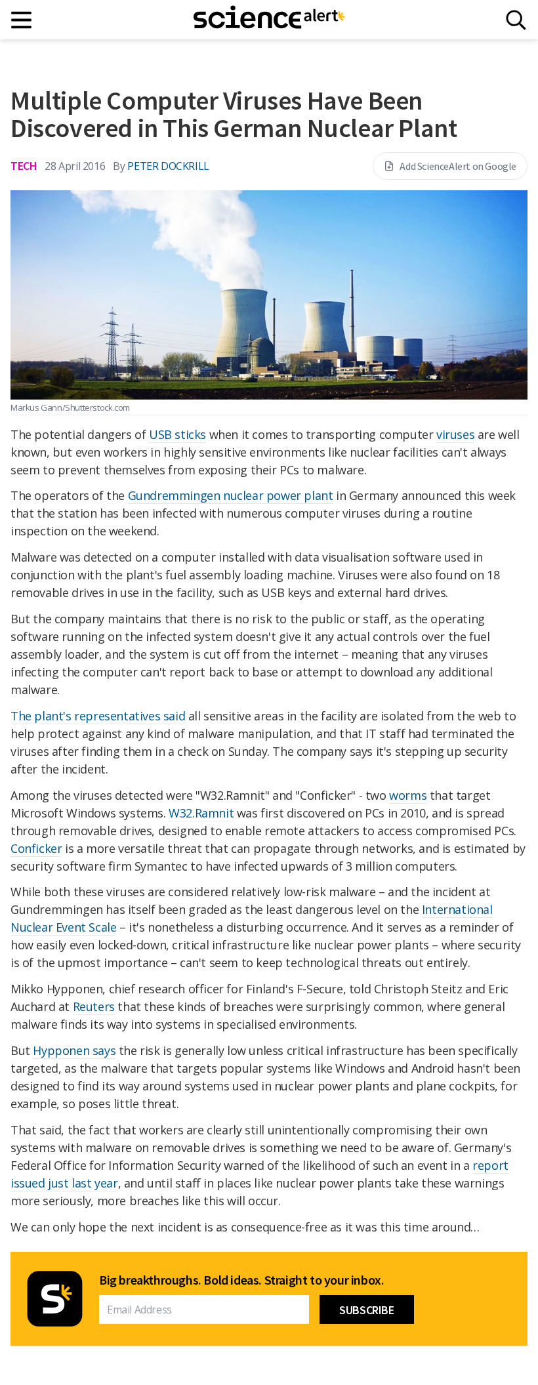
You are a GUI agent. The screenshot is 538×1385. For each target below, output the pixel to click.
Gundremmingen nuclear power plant (230, 495)
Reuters (94, 1006)
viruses (455, 434)
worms (407, 795)
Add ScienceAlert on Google (458, 166)
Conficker (36, 848)
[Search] (516, 20)
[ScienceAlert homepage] (269, 19)
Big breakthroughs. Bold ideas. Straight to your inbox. (241, 1280)
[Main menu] (21, 20)
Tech (23, 165)
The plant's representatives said (97, 716)
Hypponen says (74, 1050)
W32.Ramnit (201, 813)
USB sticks (177, 434)
